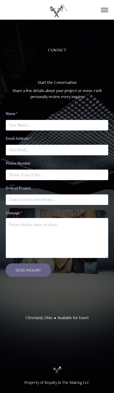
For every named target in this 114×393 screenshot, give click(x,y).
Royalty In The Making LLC (67, 382)
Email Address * (18, 138)
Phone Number (18, 163)
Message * (14, 213)
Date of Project (18, 188)
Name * (12, 113)
